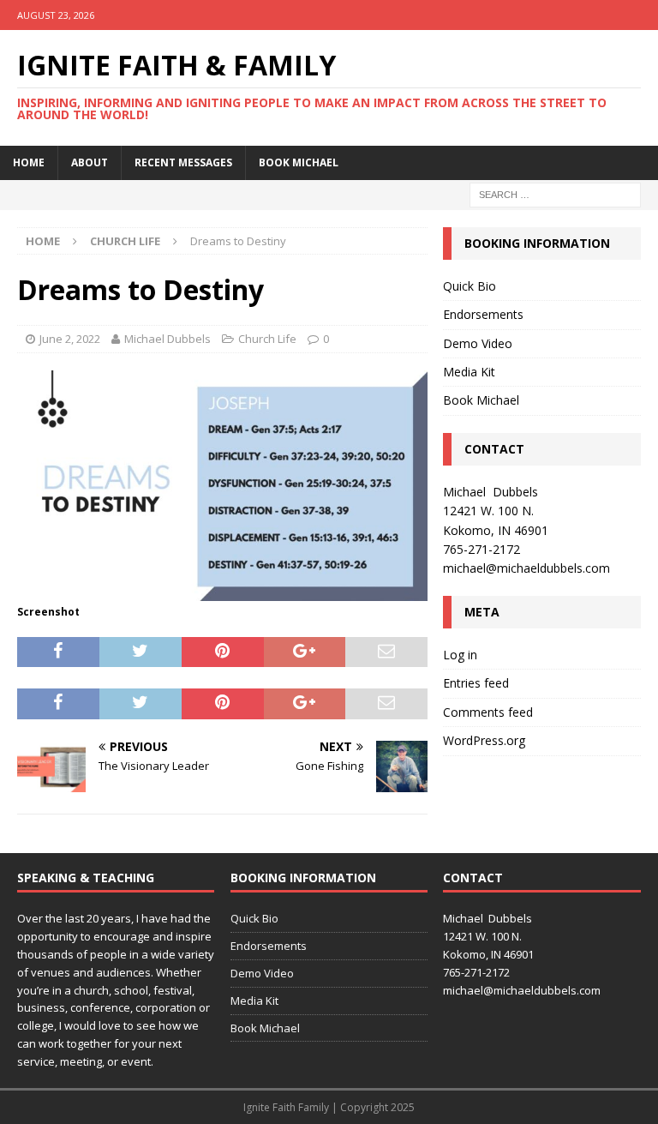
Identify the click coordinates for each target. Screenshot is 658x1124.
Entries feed (476, 683)
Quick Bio (469, 286)
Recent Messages (183, 162)
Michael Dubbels (167, 338)
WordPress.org (484, 740)
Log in (460, 654)
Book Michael (298, 162)
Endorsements (483, 314)
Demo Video (477, 343)
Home (29, 162)
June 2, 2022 (69, 338)
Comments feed (488, 712)
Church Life (267, 338)
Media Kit (469, 372)
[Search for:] (555, 193)
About (89, 162)
